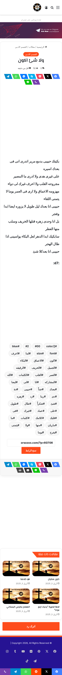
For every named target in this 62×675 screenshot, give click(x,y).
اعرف (14, 353)
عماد (40, 410)
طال (26, 403)
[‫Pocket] (39, 76)
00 (38, 346)
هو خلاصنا (25, 579)
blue (15, 346)
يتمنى (15, 425)
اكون (52, 360)
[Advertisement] (31, 121)
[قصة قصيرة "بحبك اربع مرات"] (46, 596)
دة (15, 389)
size (39, 353)
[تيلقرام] (7, 76)
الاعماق (38, 360)
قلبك (52, 418)
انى (25, 382)
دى (53, 396)
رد (31, 396)
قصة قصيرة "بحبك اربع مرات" (48, 608)
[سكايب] (31, 76)
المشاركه (50, 382)
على (52, 410)
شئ (53, 403)
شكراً (40, 403)
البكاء (23, 360)
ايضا (13, 382)
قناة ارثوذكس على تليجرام (31, 20)
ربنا (42, 396)
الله (9, 375)
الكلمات (23, 375)
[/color (50, 346)
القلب (38, 375)
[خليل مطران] (46, 568)
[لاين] (27, 82)
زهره (19, 396)
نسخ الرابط (31, 450)
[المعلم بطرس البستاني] (16, 596)
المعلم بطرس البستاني (18, 607)
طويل (14, 403)
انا (36, 382)
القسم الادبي (21, 47)
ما (12, 418)
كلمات (24, 418)
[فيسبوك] (55, 76)
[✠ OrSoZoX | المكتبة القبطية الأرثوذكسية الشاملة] (37, 7)
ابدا (27, 353)
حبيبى (27, 389)
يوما (40, 432)
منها (38, 425)
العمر (52, 375)
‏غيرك (27, 410)
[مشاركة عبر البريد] (27, 470)
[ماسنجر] (23, 76)
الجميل (51, 367)
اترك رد (31, 626)
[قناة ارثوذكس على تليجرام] (31, 30)
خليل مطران (53, 579)
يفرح (52, 432)
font (52, 353)
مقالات (32, 47)
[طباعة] (19, 470)
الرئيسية (41, 47)
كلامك (39, 418)
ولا (26, 425)
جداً (40, 389)
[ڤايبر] (35, 82)
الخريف (36, 367)
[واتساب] (15, 76)
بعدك (52, 389)
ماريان (51, 425)
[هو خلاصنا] (16, 568)
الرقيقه (20, 367)
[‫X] (47, 76)
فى (14, 410)
